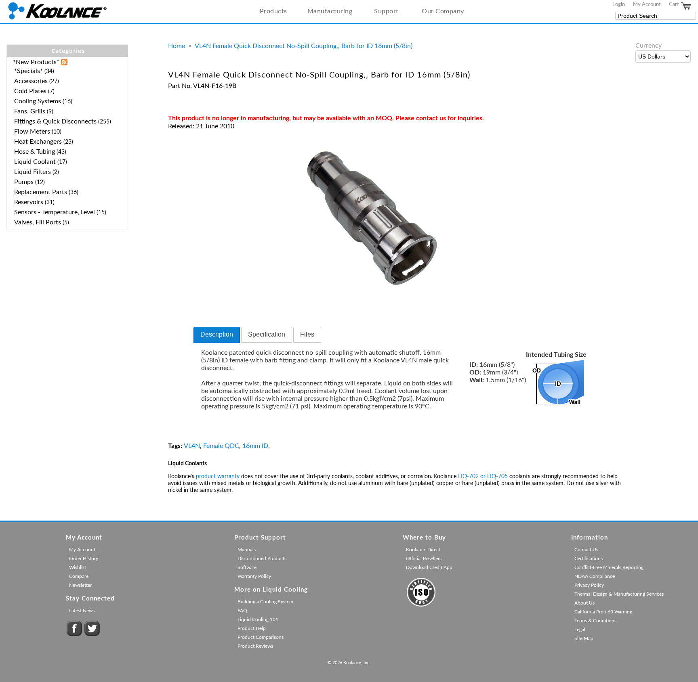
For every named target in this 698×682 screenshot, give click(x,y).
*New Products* (36, 62)
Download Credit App (429, 567)
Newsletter (80, 585)
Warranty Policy (254, 576)
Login (618, 4)
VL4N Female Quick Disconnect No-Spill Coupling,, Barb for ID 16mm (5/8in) (303, 46)
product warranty (218, 476)
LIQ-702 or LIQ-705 (483, 476)
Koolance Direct (423, 549)
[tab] (216, 335)
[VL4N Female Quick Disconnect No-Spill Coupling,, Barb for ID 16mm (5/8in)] (372, 292)
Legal (579, 629)
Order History (83, 558)
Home (176, 46)
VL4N (192, 446)
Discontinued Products (262, 558)
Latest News (82, 610)
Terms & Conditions (595, 620)
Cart (674, 4)
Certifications (588, 558)
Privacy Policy (589, 585)
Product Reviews (255, 646)
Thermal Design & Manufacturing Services (619, 594)
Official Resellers (424, 558)
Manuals (247, 549)
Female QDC (221, 446)
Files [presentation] (307, 334)
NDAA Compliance (594, 576)
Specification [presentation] (266, 334)
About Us (584, 602)
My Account (647, 4)
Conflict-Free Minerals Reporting (608, 567)
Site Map (583, 638)
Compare (78, 576)
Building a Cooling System (265, 601)
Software (247, 567)
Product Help (252, 628)
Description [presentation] (216, 334)
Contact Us (586, 549)
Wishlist (77, 567)
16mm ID (255, 446)
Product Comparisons (261, 637)
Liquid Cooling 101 (258, 619)
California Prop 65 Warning (603, 611)
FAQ (242, 610)
